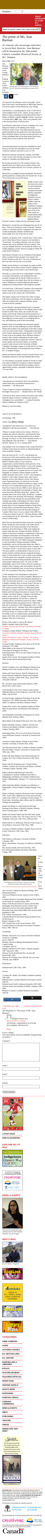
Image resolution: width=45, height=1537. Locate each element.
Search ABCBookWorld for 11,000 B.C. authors (39, 20)
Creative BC (38, 1515)
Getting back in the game (32, 1006)
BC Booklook (22, 4)
